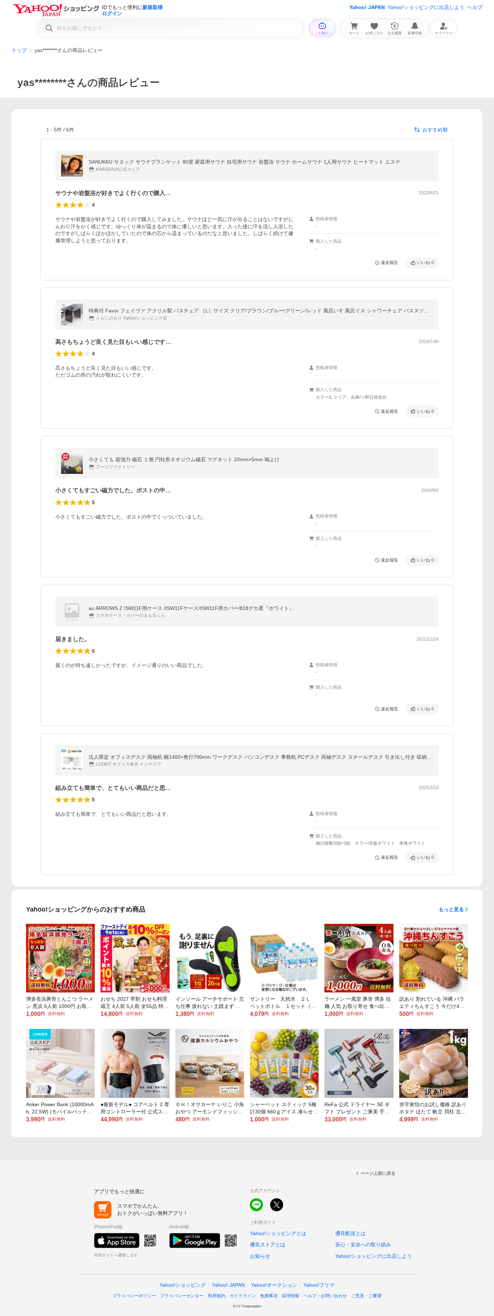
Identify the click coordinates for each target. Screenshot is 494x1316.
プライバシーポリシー (134, 1295)
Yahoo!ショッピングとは (278, 1233)
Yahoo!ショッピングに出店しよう (426, 7)
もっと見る (451, 909)
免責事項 (268, 1295)
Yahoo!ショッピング (182, 1285)
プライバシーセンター (182, 1295)
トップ (19, 50)
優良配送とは (350, 1233)
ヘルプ (474, 7)
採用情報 (290, 1295)
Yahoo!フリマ (319, 1285)
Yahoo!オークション (274, 1285)
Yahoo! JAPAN (367, 7)
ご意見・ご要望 (366, 1295)
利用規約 (216, 1295)
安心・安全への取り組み (363, 1244)
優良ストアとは (267, 1244)
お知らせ (260, 1256)
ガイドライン (243, 1295)
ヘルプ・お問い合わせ (325, 1295)
